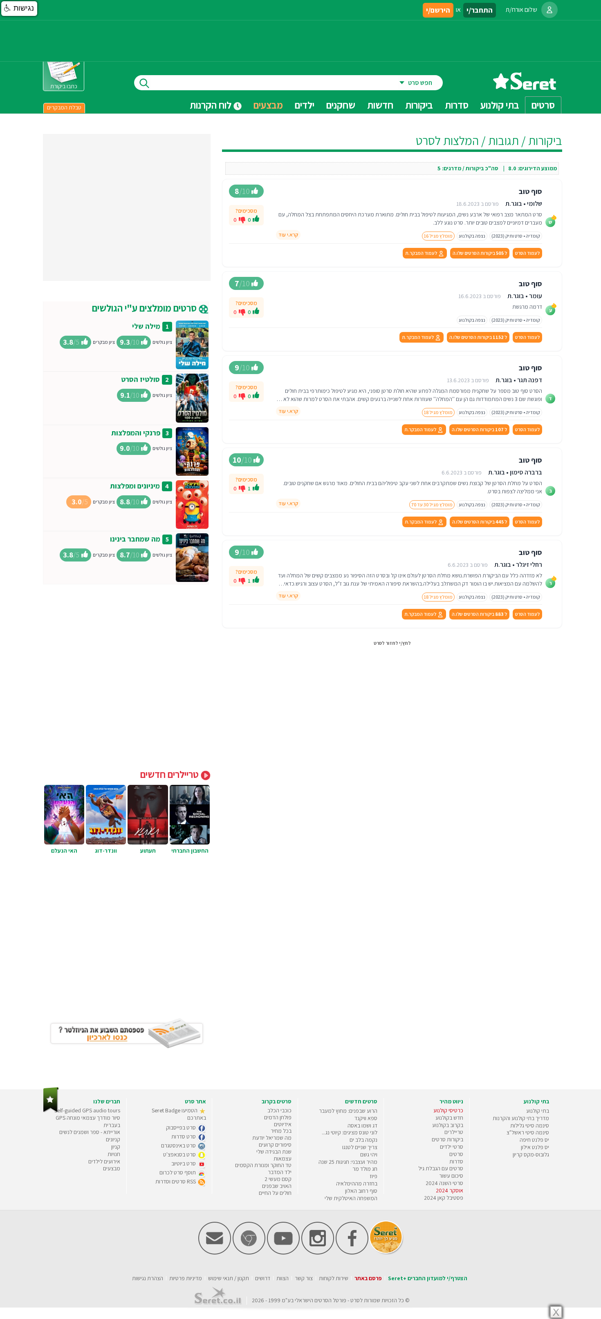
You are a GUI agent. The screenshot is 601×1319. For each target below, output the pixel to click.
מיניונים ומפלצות (135, 485)
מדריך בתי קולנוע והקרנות (521, 1118)
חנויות (114, 1154)
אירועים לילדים (104, 1161)
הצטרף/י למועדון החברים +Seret (427, 1278)
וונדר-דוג (106, 850)
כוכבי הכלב (279, 1110)
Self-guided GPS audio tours (87, 1110)
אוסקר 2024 (449, 1190)
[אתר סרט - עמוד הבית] (524, 87)
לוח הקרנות (211, 104)
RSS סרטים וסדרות (176, 1181)
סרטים (456, 1154)
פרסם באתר (368, 1278)
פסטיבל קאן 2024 (443, 1197)
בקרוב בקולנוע (447, 1125)
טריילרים (453, 1132)
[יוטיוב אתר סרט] (283, 1253)
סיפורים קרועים (275, 1144)
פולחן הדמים (278, 1117)
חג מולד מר (364, 1168)
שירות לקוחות (333, 1278)
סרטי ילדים (451, 1146)
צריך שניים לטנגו (359, 1147)
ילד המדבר (280, 1172)
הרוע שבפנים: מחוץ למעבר (348, 1110)
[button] (19, 8)
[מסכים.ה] (256, 219)
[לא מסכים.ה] (242, 219)
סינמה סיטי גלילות (529, 1125)
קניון (115, 1146)
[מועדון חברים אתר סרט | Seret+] (214, 1253)
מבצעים (268, 104)
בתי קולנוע (537, 1110)
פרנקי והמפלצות (135, 432)
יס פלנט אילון (535, 1147)
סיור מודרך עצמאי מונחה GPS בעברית (88, 1121)
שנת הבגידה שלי (274, 1151)
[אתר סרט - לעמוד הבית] (51, 1110)
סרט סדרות (184, 1136)
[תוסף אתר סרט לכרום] (249, 1253)
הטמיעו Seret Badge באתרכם (179, 1114)
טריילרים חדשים (170, 774)
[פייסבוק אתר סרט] (352, 1253)
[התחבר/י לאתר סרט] (549, 10)
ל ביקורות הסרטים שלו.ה (480, 253)
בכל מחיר (281, 1130)
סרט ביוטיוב (184, 1163)
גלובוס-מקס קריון (531, 1154)
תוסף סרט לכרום (178, 1172)
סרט (355, 1300)
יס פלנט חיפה (534, 1139)
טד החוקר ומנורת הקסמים (263, 1165)
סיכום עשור (451, 1175)
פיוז (373, 1176)
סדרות (456, 1161)
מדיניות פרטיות (185, 1278)
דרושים (262, 1278)
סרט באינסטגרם (179, 1145)
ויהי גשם (368, 1154)
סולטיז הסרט (140, 379)
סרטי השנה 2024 (444, 1183)
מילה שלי (146, 326)
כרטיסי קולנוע (448, 1110)
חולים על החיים (275, 1192)
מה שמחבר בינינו (135, 539)
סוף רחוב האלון (361, 1190)
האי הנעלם (64, 850)
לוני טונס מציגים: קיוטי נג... (349, 1132)
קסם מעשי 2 (278, 1179)
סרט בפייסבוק (181, 1127)
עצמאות (283, 1158)
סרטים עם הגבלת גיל (440, 1168)
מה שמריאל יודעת (272, 1137)
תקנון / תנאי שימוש (228, 1278)
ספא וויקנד (365, 1118)
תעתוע (148, 850)
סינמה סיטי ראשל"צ (528, 1132)
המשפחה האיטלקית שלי (351, 1198)
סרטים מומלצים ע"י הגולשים (145, 307)
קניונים (113, 1139)
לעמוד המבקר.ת (421, 253)
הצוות (282, 1278)
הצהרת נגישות (147, 1278)
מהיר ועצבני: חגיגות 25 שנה (347, 1161)
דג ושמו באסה (362, 1125)
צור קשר (304, 1278)
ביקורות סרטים (447, 1139)
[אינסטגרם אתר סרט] (317, 1253)
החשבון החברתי (190, 850)
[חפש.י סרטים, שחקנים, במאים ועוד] (142, 82)
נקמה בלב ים (363, 1139)
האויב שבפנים (277, 1186)
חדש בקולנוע (449, 1117)
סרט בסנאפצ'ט (180, 1154)
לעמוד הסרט (527, 253)
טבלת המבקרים (64, 107)
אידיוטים (283, 1124)
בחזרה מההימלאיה (356, 1183)
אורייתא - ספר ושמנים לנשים (89, 1132)
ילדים (304, 104)
